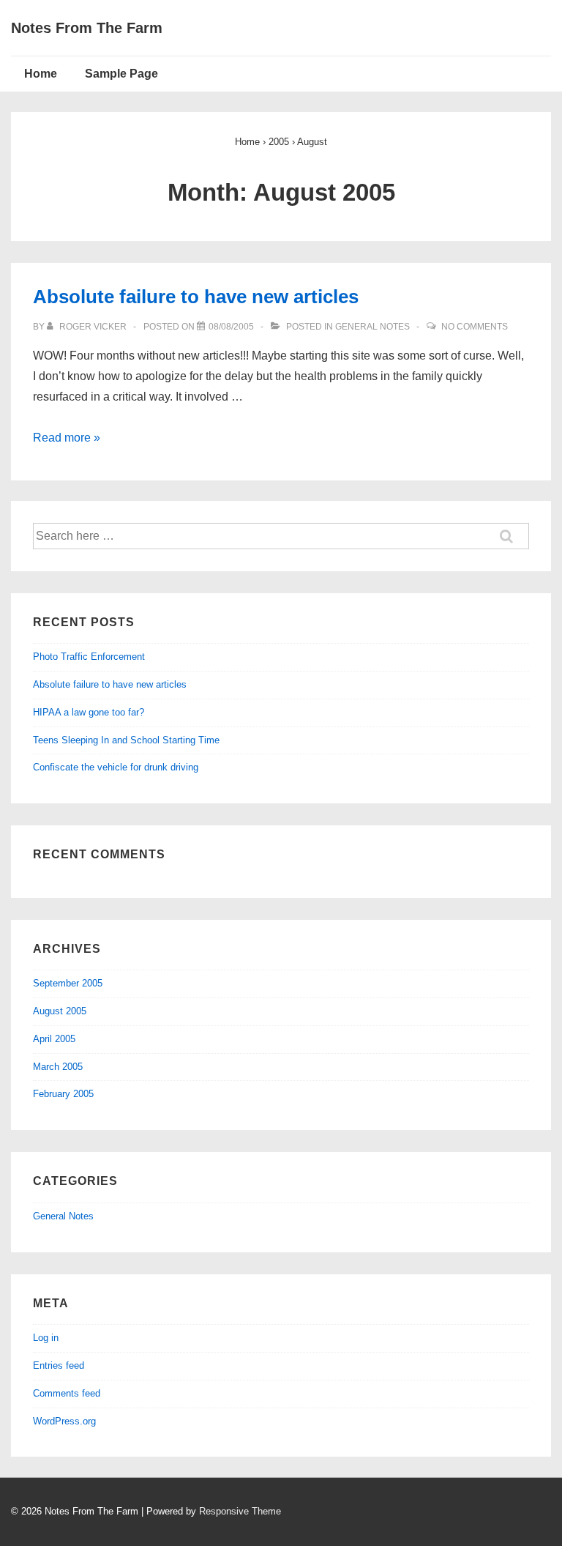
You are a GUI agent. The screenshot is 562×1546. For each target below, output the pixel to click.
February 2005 (63, 1093)
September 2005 (67, 983)
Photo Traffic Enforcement (89, 656)
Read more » (66, 437)
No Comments (474, 327)
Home (40, 73)
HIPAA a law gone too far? (88, 712)
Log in (46, 1337)
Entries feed (58, 1365)
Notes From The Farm (86, 28)
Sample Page (121, 73)
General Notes (372, 327)
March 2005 (58, 1066)
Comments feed (66, 1393)
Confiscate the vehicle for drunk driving (115, 767)
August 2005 (59, 1011)
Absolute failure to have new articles (196, 297)
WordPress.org (64, 1421)
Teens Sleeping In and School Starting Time (126, 740)
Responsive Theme (240, 1511)
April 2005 (54, 1038)
